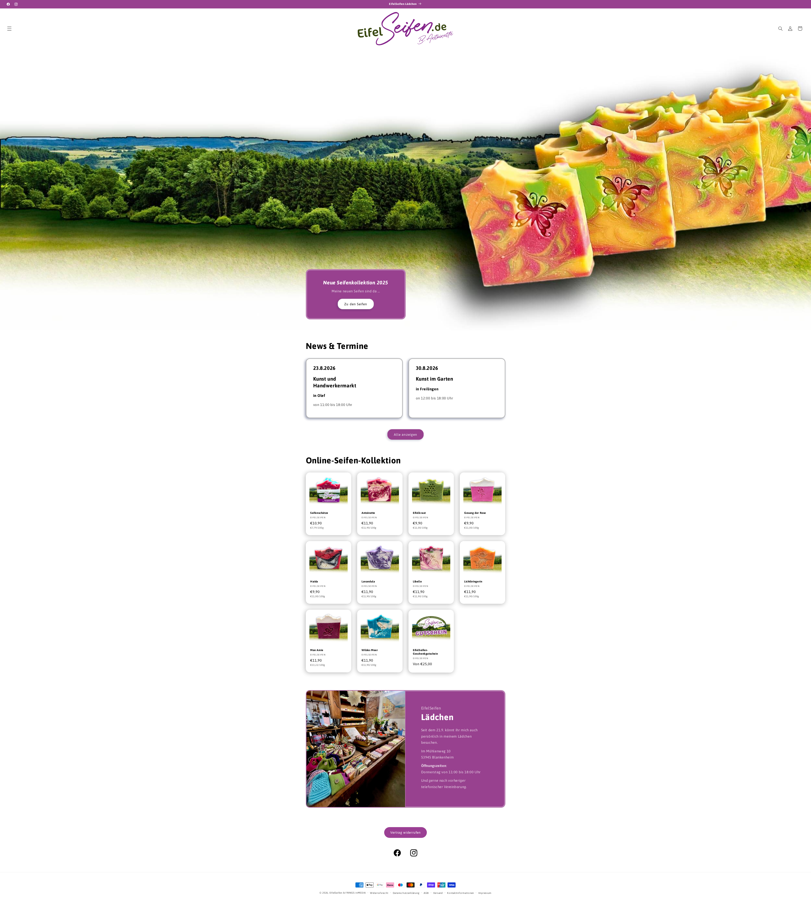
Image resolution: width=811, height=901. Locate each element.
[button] (9, 28)
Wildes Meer (370, 649)
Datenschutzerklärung (406, 893)
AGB (426, 893)
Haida (314, 581)
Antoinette (368, 512)
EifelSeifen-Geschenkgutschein (425, 651)
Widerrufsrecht (379, 893)
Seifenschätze (319, 512)
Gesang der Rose (475, 512)
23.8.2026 (324, 368)
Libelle (417, 581)
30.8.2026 (427, 368)
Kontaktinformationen (460, 893)
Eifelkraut (419, 512)
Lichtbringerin (473, 581)
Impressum (485, 893)
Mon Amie (316, 649)
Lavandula (368, 581)
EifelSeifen (335, 892)
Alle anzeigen (405, 434)
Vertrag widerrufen (405, 832)
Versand (438, 893)
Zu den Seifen (355, 304)
